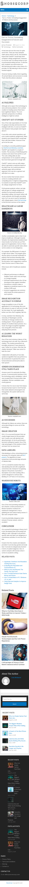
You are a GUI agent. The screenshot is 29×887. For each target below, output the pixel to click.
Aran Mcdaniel (7, 45)
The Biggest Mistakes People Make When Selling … (17, 724)
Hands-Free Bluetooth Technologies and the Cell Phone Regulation (13, 639)
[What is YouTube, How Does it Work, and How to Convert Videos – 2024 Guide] (14, 601)
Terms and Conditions (8, 861)
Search (14, 704)
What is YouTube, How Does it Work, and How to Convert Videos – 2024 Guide (14, 613)
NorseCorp (9, 883)
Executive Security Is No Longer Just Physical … (16, 747)
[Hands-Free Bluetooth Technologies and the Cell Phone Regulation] (14, 626)
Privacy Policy (6, 859)
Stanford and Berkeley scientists (13, 148)
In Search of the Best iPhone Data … (17, 732)
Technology (7, 47)
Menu (2, 10)
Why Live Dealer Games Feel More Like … (18, 717)
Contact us (5, 866)
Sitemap (4, 864)
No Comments (18, 47)
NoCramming (22, 200)
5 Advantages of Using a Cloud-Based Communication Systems (13, 663)
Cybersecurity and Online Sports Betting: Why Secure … (17, 740)
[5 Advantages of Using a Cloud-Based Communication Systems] (14, 652)
